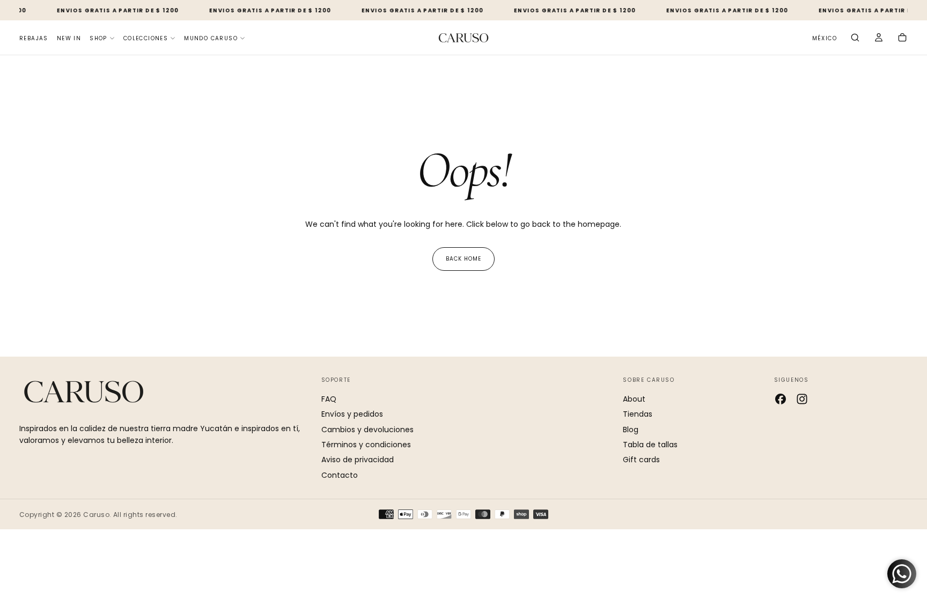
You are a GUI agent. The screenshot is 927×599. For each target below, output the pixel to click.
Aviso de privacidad (357, 459)
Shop (98, 38)
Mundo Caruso (211, 38)
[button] (824, 39)
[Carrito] (902, 38)
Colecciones (145, 38)
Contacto (339, 475)
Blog (630, 429)
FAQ (328, 399)
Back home (463, 259)
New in (69, 38)
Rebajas (33, 38)
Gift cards (641, 459)
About (634, 399)
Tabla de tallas (650, 444)
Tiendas (637, 414)
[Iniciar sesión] (878, 38)
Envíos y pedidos (352, 414)
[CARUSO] (83, 392)
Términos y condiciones (366, 444)
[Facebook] (780, 399)
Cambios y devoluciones (367, 429)
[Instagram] (802, 399)
